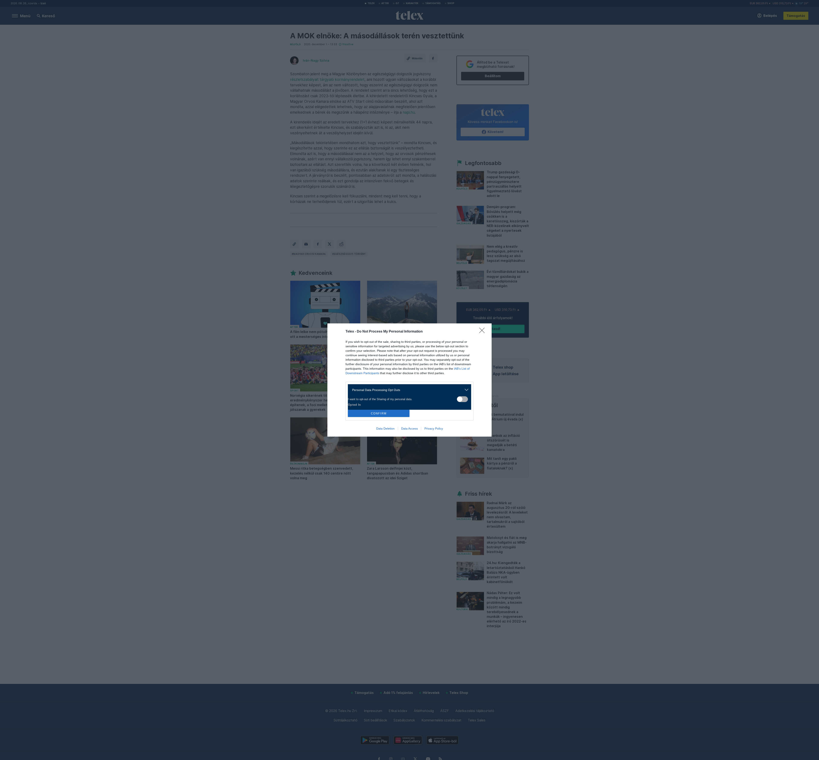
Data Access (409, 428)
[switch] (462, 399)
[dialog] (409, 380)
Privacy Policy (433, 428)
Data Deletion (385, 428)
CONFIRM (379, 413)
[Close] (483, 332)
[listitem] (408, 390)
